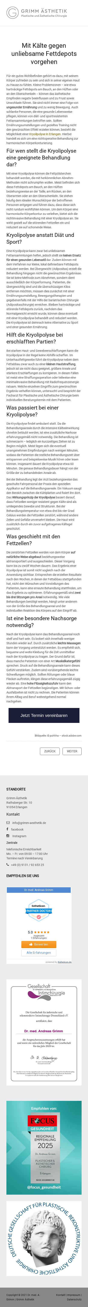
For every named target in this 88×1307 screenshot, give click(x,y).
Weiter (72, 751)
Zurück (50, 751)
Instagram (19, 836)
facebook (17, 829)
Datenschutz (74, 1299)
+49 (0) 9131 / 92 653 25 (27, 865)
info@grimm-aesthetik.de (29, 823)
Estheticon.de (65, 962)
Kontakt (60, 1295)
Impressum (73, 1295)
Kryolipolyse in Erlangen (45, 134)
